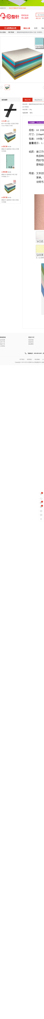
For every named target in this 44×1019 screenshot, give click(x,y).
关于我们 (22, 359)
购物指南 (3, 337)
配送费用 (31, 344)
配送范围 (31, 340)
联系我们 (29, 359)
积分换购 (37, 359)
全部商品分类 (11, 28)
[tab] (28, 100)
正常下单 (2, 342)
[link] (3, 32)
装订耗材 (11, 32)
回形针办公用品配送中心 (35, 362)
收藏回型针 (3, 8)
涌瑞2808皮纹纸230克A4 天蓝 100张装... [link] (30, 32)
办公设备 (3, 32)
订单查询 (2, 346)
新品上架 (38, 18)
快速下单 (2, 344)
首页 (35, 28)
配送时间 (31, 342)
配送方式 (31, 337)
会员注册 (2, 340)
